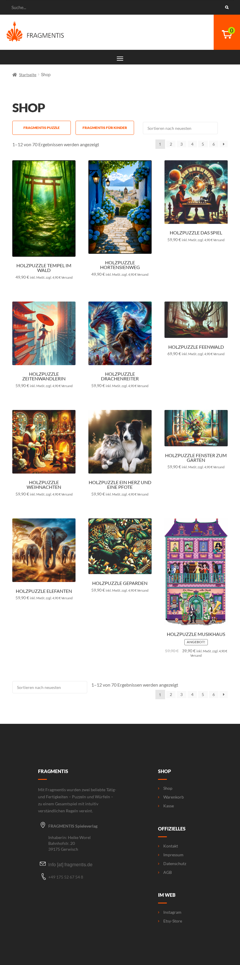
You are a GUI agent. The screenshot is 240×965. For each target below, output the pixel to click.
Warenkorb (173, 797)
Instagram (172, 912)
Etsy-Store (172, 921)
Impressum (173, 855)
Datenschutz (174, 864)
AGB (167, 872)
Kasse (168, 806)
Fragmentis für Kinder (105, 127)
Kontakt (170, 846)
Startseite (27, 74)
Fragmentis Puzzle (41, 127)
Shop (167, 788)
